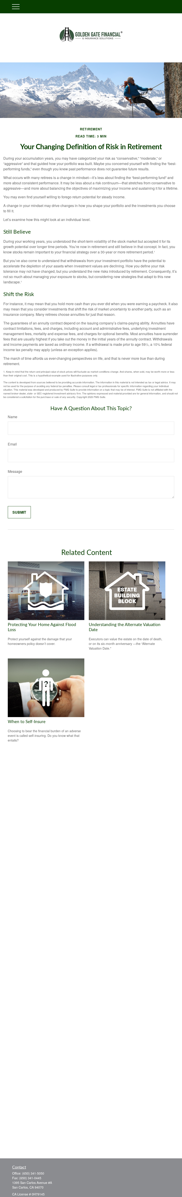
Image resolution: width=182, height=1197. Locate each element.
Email (12, 444)
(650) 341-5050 (33, 1173)
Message (15, 471)
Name (12, 416)
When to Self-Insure (27, 722)
